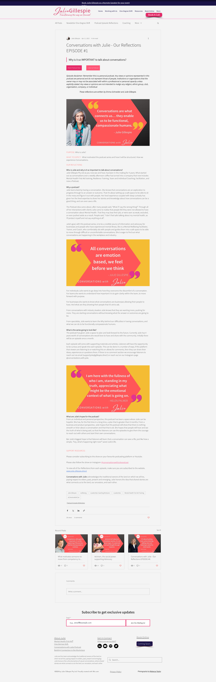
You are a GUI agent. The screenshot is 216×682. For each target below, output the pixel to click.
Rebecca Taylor (155, 671)
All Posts (58, 23)
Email (68, 618)
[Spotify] (110, 646)
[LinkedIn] (99, 646)
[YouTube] (105, 646)
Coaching (126, 23)
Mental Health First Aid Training (134, 493)
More (137, 23)
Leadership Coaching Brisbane (100, 493)
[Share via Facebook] (67, 511)
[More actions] (148, 38)
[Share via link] (84, 511)
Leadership (117, 493)
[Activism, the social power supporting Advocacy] (108, 543)
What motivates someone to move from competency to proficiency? (70, 557)
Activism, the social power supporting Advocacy (105, 557)
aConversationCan (73, 497)
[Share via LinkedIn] (78, 511)
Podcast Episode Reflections (106, 23)
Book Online (143, 637)
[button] (158, 23)
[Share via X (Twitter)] (73, 511)
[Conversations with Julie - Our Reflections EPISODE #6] (144, 543)
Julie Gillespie (72, 493)
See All (159, 530)
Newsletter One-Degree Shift (78, 23)
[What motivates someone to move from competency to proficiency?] (71, 543)
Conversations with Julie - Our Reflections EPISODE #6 (143, 557)
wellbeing (83, 493)
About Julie (60, 638)
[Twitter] (116, 646)
